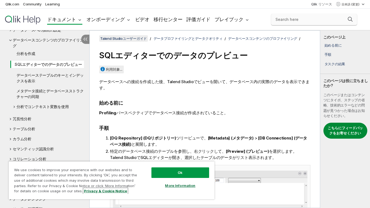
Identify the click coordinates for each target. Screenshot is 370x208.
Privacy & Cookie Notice (105, 191)
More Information (180, 185)
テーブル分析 (24, 128)
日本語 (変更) (351, 4)
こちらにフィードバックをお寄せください (345, 130)
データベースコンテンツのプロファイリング (48, 43)
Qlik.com (12, 4)
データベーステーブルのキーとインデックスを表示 (50, 78)
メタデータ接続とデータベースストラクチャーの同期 (50, 94)
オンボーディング (105, 19)
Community (32, 4)
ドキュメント (61, 19)
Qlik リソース (321, 4)
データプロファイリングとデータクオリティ (188, 38)
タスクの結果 (334, 64)
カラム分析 (22, 138)
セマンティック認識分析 (33, 149)
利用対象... (114, 69)
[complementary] (345, 119)
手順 (328, 54)
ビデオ (142, 19)
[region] (112, 180)
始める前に (333, 45)
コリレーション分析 (29, 159)
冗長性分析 (22, 118)
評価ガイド (198, 19)
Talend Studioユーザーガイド (123, 38)
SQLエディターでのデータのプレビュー (48, 64)
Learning (52, 4)
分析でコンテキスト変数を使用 (43, 106)
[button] (350, 19)
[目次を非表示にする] (85, 39)
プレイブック (229, 19)
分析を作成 (26, 53)
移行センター (168, 19)
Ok (180, 172)
